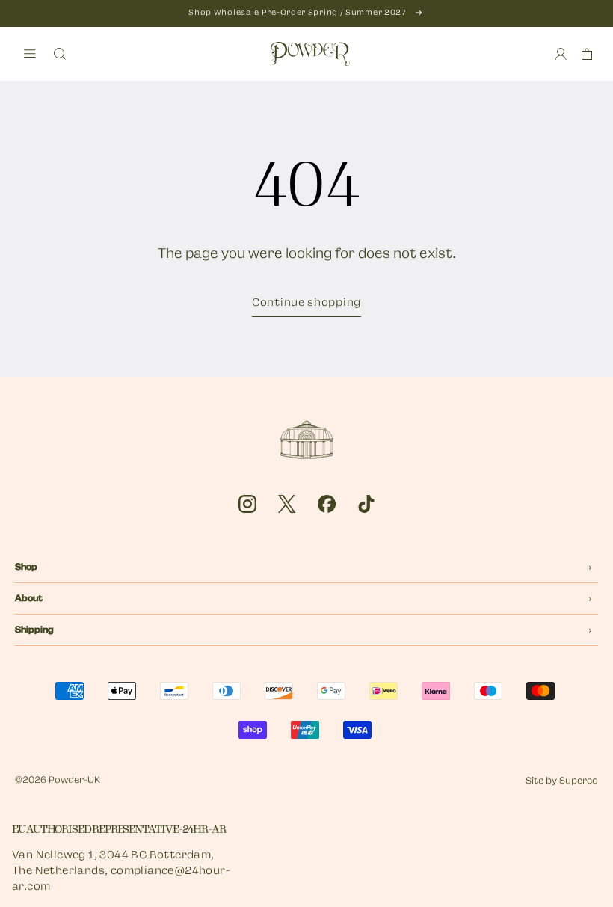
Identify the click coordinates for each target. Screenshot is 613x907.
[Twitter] (287, 504)
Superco (578, 781)
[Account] (561, 54)
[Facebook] (327, 504)
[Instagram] (247, 504)
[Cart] (587, 54)
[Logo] (310, 54)
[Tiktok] (366, 504)
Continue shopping (306, 303)
